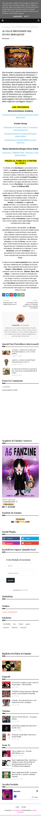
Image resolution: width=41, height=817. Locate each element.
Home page (5, 27)
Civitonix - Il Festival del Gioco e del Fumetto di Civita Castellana (24, 701)
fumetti (21, 624)
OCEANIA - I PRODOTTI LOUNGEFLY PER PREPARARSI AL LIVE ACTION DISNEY (24, 352)
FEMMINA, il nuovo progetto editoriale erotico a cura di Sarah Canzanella (25, 692)
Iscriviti (10, 580)
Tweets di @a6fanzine (9, 612)
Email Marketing (17, 590)
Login (17, 807)
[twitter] (30, 538)
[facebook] (11, 538)
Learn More (17, 16)
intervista (6, 627)
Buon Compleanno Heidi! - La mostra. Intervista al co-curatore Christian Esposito (24, 774)
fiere (14, 624)
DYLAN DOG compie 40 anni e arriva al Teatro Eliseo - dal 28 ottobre (25, 684)
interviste (14, 627)
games (28, 624)
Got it (26, 16)
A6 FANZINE (6, 624)
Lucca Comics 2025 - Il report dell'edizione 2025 (22, 752)
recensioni (23, 627)
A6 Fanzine (5, 38)
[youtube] (30, 543)
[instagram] (11, 543)
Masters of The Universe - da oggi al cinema (24, 718)
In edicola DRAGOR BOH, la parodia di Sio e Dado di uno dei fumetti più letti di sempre (24, 370)
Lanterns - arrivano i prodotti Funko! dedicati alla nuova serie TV (23, 361)
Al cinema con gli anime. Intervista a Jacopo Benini (24, 736)
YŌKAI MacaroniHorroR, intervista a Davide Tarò (24, 727)
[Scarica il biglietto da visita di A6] (11, 671)
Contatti (23, 807)
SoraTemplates (15, 810)
